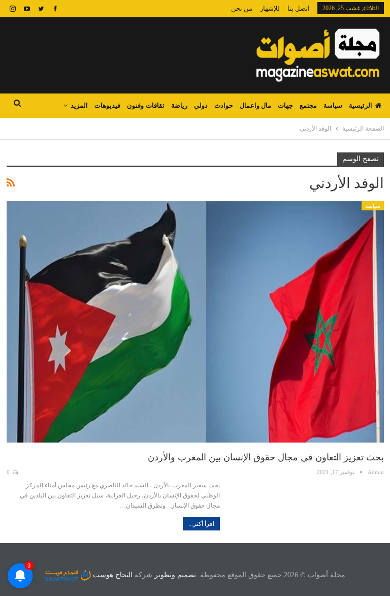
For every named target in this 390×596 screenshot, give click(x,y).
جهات (285, 105)
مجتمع (308, 105)
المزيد (79, 105)
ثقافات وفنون (145, 105)
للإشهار (270, 8)
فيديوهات (107, 105)
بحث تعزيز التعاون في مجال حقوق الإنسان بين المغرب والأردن (266, 457)
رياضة (179, 105)
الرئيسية (360, 105)
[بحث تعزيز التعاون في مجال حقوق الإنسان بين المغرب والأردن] (195, 322)
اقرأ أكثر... (201, 523)
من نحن (241, 8)
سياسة (332, 105)
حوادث (223, 105)
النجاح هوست (112, 575)
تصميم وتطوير (175, 575)
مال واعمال (255, 105)
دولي (201, 105)
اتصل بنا (298, 8)
